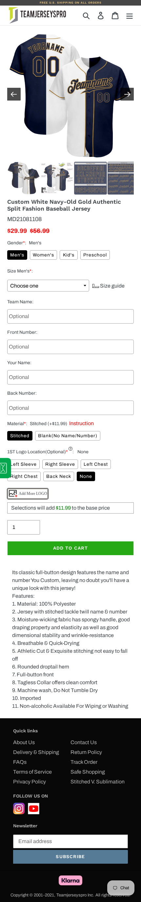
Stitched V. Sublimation (97, 781)
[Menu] (129, 15)
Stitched (20, 435)
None (86, 476)
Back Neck (58, 476)
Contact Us (83, 742)
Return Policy (86, 752)
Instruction (80, 423)
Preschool (95, 255)
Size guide (112, 286)
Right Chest (24, 476)
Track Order (83, 762)
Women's (43, 255)
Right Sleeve (60, 464)
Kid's (68, 255)
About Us (24, 742)
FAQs (20, 762)
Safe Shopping (87, 772)
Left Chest (96, 464)
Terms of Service (32, 772)
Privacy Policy (29, 781)
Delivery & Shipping (36, 752)
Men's (17, 255)
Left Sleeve (23, 464)
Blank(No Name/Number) (67, 435)
